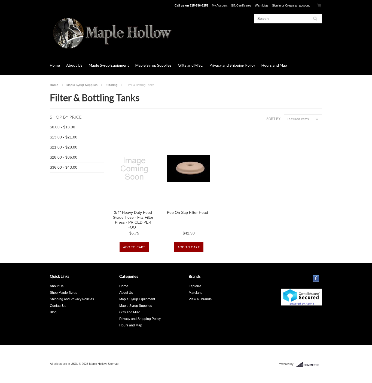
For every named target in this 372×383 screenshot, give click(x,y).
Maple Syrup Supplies (153, 65)
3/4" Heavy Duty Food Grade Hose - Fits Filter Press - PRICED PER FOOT (133, 219)
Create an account (297, 5)
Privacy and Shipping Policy (232, 65)
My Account (219, 5)
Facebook (316, 278)
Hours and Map (274, 65)
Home (55, 65)
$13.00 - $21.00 (63, 137)
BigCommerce (309, 364)
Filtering (112, 85)
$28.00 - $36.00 (63, 157)
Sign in (276, 5)
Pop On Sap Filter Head (187, 212)
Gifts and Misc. (190, 65)
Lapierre (195, 286)
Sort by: (273, 119)
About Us (74, 65)
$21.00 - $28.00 (63, 147)
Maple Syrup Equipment (109, 65)
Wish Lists (262, 5)
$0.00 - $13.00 (62, 127)
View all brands (200, 299)
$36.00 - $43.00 (63, 167)
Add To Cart (134, 247)
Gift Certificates (241, 5)
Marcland (196, 293)
